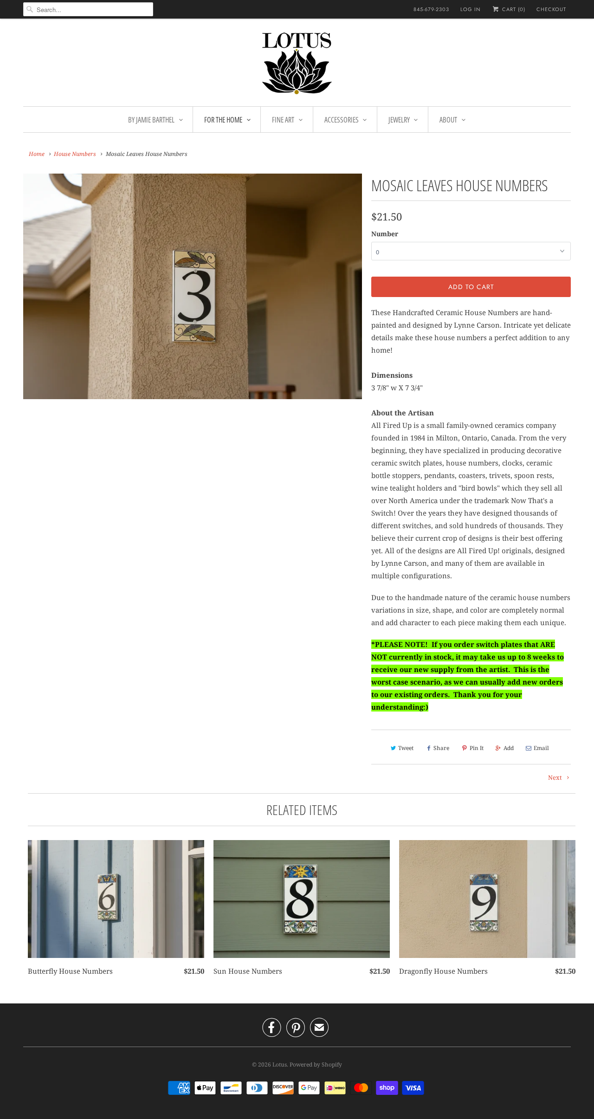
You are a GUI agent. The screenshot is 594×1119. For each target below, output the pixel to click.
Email (541, 748)
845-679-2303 (431, 9)
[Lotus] (297, 64)
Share (441, 748)
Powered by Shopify (316, 1064)
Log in (470, 9)
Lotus (279, 1064)
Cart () (512, 9)
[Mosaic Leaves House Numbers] (192, 286)
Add (509, 748)
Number (384, 233)
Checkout (551, 9)
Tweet (405, 748)
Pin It (477, 748)
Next (555, 777)
